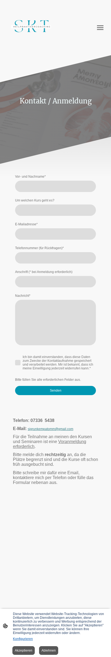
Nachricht (22, 296)
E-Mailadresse (26, 224)
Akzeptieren (23, 650)
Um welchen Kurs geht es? (34, 200)
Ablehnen (48, 650)
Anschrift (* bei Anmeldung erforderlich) (43, 272)
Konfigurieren (23, 639)
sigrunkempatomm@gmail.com (50, 429)
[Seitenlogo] (29, 27)
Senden (55, 390)
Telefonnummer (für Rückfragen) (39, 248)
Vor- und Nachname (30, 176)
